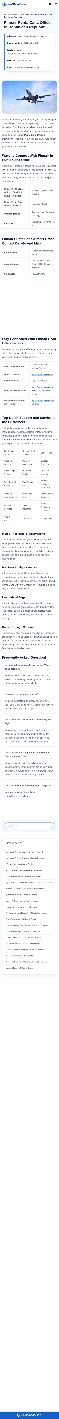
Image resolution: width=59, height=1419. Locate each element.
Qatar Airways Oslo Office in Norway (21, 895)
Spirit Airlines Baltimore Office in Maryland (24, 876)
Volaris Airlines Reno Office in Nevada (22, 901)
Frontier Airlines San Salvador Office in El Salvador (28, 925)
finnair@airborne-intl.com (17, 796)
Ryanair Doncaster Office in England (21, 907)
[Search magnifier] (51, 826)
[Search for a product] (50, 4)
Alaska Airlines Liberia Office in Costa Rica (24, 870)
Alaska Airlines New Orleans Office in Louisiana (26, 962)
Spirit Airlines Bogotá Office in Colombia (23, 931)
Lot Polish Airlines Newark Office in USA (23, 943)
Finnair (22, 14)
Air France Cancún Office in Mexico (21, 956)
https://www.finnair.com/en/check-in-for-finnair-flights (43, 390)
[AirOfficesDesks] (14, 4)
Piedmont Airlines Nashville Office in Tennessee (26, 913)
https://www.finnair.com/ (42, 374)
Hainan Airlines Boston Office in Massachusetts (26, 888)
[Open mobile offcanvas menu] (56, 4)
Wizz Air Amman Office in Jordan (20, 864)
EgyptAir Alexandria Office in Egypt (21, 919)
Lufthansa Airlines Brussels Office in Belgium (25, 858)
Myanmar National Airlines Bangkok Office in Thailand (29, 882)
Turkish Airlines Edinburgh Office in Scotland (25, 950)
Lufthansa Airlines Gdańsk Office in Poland (24, 852)
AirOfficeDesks (10, 14)
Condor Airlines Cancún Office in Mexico (23, 937)
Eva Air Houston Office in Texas (19, 968)
